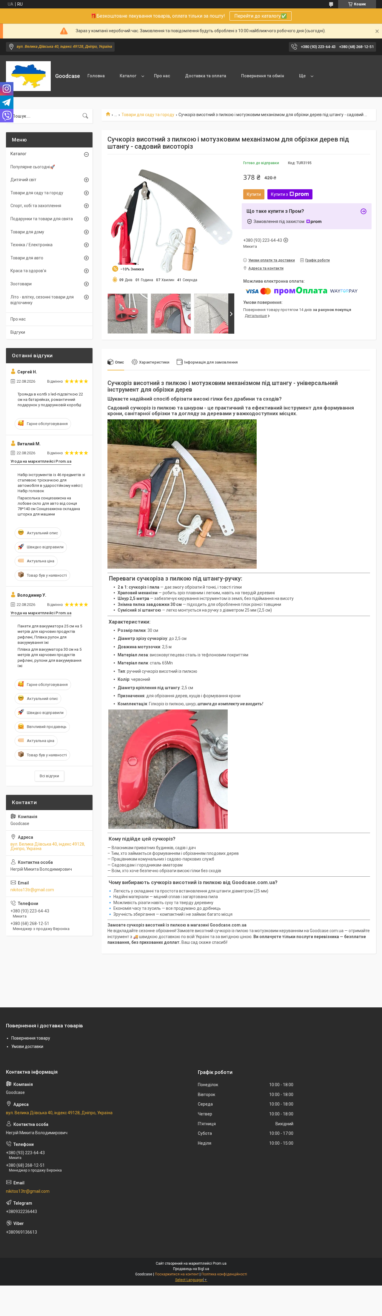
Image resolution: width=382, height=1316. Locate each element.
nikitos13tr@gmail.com (32, 889)
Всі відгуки (49, 776)
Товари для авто (26, 257)
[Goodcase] (28, 76)
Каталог (128, 75)
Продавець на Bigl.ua (191, 1269)
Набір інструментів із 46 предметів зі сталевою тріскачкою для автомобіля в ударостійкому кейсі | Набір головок (51, 482)
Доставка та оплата (205, 75)
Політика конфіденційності (224, 1274)
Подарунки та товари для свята (41, 218)
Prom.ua (220, 1263)
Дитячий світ (23, 179)
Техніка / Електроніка (31, 244)
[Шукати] (85, 116)
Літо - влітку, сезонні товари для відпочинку (42, 300)
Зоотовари (21, 283)
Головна (96, 75)
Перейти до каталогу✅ (260, 16)
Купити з (279, 194)
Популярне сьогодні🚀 (32, 166)
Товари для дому (27, 232)
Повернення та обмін (262, 75)
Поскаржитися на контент (177, 1274)
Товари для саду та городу (147, 114)
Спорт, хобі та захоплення (35, 205)
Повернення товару (30, 1038)
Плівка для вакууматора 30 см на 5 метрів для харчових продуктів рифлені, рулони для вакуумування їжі (49, 657)
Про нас (162, 75)
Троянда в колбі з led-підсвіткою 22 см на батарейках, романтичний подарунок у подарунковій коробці (50, 399)
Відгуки (17, 332)
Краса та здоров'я (28, 270)
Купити (254, 194)
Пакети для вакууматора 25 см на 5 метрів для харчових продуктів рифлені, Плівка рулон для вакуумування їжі (50, 634)
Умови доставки (27, 1046)
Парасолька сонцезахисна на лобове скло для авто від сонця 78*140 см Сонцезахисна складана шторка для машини (49, 506)
